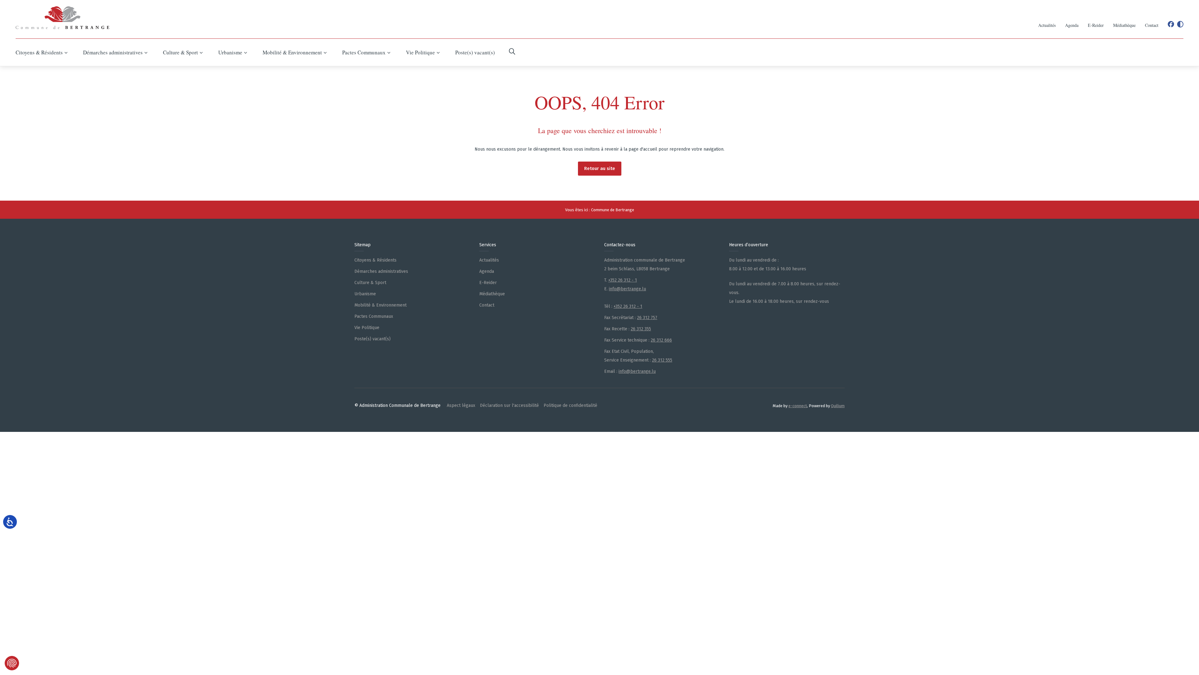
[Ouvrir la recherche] (512, 52)
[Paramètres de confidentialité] (12, 663)
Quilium (838, 405)
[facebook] (1171, 24)
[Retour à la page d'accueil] (62, 17)
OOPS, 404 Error (599, 102)
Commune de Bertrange (612, 210)
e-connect (797, 405)
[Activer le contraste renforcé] (1180, 24)
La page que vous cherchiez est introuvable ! (599, 130)
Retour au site (599, 168)
